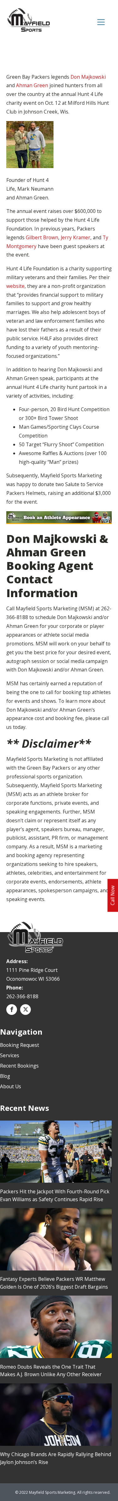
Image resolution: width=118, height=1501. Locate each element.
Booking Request (19, 1045)
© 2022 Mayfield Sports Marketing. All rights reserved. (62, 1492)
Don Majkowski (88, 76)
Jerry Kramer (75, 237)
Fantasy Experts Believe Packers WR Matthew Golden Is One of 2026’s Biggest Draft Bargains (54, 1283)
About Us (10, 1086)
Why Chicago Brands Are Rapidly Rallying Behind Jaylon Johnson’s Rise (55, 1458)
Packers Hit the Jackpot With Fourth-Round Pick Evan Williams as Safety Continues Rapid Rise (55, 1195)
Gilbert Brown (42, 237)
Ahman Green (32, 85)
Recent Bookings (19, 1065)
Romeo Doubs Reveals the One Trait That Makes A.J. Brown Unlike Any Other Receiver (51, 1370)
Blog (5, 1076)
